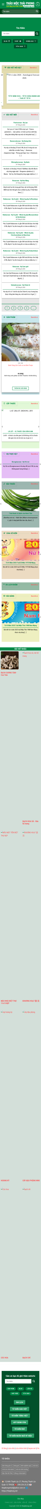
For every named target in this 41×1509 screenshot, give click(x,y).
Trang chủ (9, 1502)
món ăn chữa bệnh (8, 1469)
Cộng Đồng (32, 1502)
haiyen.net (27, 1448)
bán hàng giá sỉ (7, 1465)
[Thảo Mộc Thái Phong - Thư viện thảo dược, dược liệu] (20, 4)
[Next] (39, 91)
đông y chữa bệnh (19, 1473)
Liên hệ (24, 1502)
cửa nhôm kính (16, 1448)
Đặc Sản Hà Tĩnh (7, 1473)
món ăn (35, 1465)
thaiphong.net (27, 1506)
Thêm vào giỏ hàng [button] (20, 388)
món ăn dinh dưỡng (22, 1469)
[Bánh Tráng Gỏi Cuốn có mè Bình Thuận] (20, 342)
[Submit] (37, 11)
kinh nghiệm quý (26, 1465)
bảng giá (16, 1465)
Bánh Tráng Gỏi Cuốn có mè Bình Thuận (20, 365)
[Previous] (2, 91)
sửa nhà (7, 1448)
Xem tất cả (33, 68)
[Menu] (3, 4)
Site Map (20, 1499)
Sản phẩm (17, 1502)
